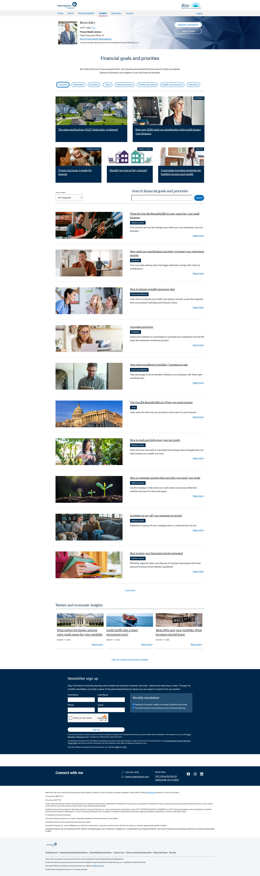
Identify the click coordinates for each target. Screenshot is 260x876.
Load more (130, 590)
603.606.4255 (132, 772)
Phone (71, 705)
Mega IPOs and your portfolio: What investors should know (179, 632)
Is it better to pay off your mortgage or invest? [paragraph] (156, 515)
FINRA (117, 747)
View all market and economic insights (130, 659)
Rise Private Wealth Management (96, 39)
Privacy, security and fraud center (138, 852)
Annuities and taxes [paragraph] (141, 327)
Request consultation (188, 25)
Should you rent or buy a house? (128, 170)
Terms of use (119, 852)
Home (60, 13)
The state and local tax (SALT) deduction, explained (88, 129)
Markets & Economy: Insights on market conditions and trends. (161, 704)
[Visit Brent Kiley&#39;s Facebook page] (189, 774)
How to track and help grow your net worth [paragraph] (155, 440)
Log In (199, 13)
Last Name (103, 695)
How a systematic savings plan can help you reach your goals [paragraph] (165, 478)
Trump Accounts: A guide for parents (75, 172)
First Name (73, 695)
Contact (129, 13)
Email (100, 705)
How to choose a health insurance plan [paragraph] (152, 289)
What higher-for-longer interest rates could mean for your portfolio (80, 632)
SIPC (125, 747)
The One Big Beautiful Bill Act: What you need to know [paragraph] (161, 402)
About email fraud (160, 852)
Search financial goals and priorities (160, 191)
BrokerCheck (150, 793)
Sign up (96, 729)
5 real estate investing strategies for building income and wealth (181, 172)
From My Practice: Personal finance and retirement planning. (160, 708)
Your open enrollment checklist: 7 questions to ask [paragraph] (159, 364)
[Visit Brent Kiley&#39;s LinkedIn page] (201, 774)
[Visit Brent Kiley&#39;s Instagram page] (195, 774)
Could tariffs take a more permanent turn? (122, 632)
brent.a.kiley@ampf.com (137, 776)
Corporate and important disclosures (73, 852)
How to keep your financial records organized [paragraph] (156, 553)
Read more (198, 235)
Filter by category (61, 192)
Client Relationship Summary (100, 852)
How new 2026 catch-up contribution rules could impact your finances (168, 131)
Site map (172, 852)
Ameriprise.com (51, 852)
